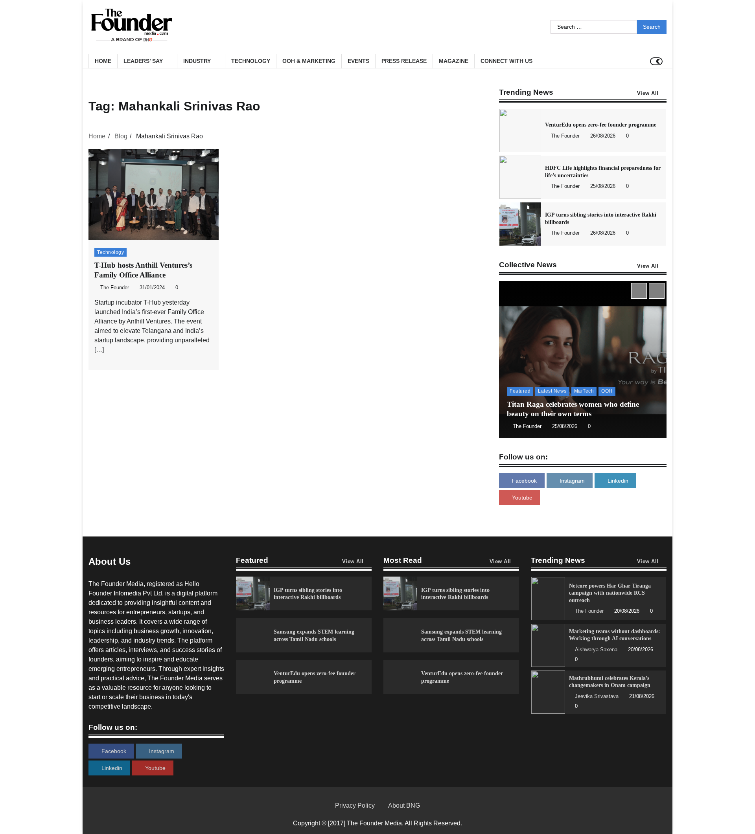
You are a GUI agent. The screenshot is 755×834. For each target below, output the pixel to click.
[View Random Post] (642, 61)
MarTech (584, 391)
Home (103, 61)
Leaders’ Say (143, 61)
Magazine (453, 61)
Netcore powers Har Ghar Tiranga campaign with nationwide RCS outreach (610, 592)
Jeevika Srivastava (597, 696)
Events (358, 61)
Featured (520, 391)
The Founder (114, 287)
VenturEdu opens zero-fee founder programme (600, 124)
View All (648, 93)
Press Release (404, 61)
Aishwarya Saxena (596, 649)
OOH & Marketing (308, 61)
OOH (607, 391)
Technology (250, 61)
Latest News (552, 391)
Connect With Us (506, 61)
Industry (197, 61)
